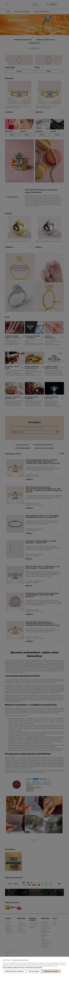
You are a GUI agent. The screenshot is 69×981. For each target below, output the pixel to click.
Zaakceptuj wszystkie (51, 971)
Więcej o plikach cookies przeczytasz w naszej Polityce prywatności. (22, 967)
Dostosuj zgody (33, 971)
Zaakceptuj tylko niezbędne (14, 971)
